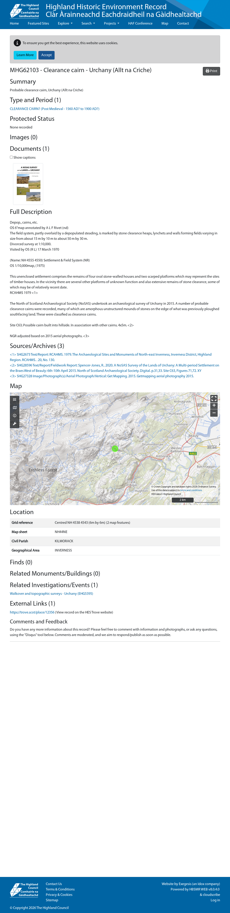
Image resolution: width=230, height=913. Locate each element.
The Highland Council (52, 908)
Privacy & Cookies (59, 895)
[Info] (14, 416)
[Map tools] (14, 424)
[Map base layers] (14, 408)
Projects (110, 23)
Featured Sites (38, 23)
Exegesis (185, 884)
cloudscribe (211, 895)
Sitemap (52, 900)
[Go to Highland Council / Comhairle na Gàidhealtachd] (24, 9)
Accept (46, 55)
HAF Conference (140, 23)
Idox (201, 884)
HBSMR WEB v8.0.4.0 (204, 889)
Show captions (24, 158)
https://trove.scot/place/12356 (32, 612)
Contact (183, 23)
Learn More (25, 55)
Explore (64, 23)
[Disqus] (115, 701)
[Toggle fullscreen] (214, 398)
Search (87, 23)
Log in (215, 900)
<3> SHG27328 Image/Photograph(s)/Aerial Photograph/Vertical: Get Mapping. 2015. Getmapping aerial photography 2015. (102, 376)
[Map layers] (14, 400)
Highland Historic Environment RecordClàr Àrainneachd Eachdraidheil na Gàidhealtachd (124, 11)
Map (164, 23)
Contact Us (54, 884)
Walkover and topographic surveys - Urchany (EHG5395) (51, 594)
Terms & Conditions (60, 889)
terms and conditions (191, 490)
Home (14, 23)
